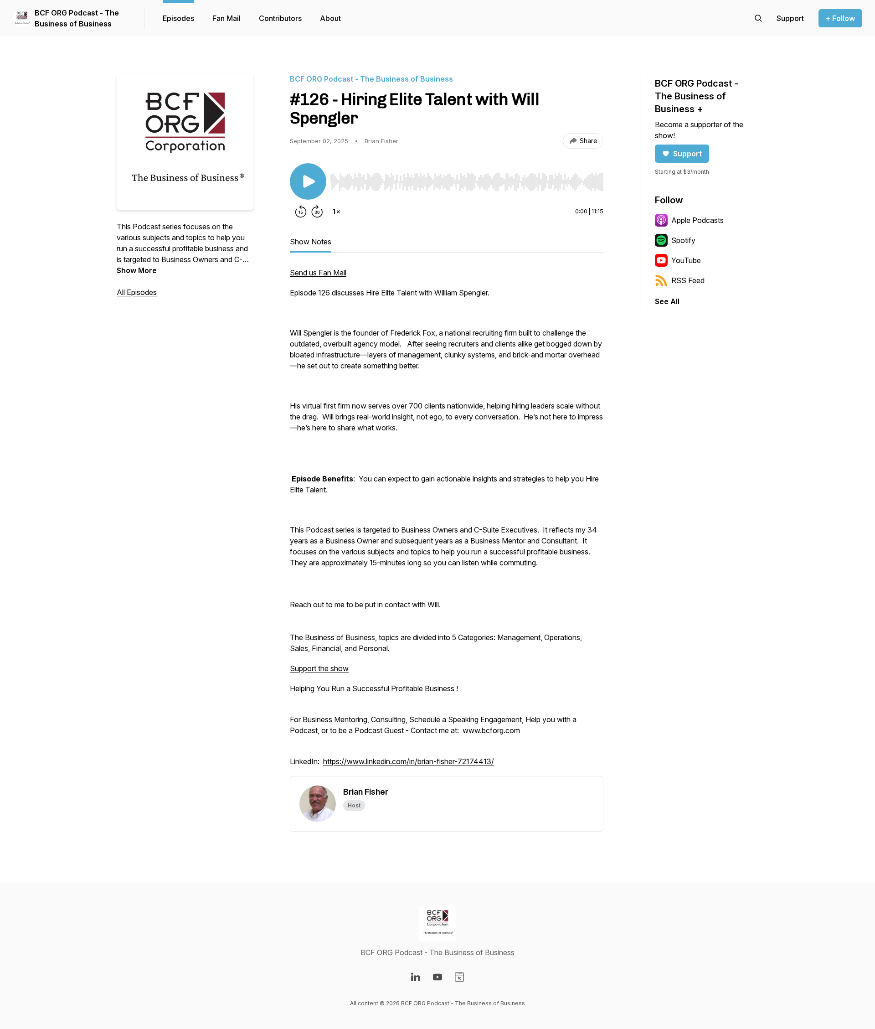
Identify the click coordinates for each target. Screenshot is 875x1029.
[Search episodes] (758, 18)
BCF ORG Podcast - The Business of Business (77, 18)
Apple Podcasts (697, 220)
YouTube (686, 260)
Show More (137, 270)
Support (687, 153)
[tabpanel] (446, 521)
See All (667, 301)
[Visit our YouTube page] (437, 977)
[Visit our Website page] (459, 977)
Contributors (280, 18)
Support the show (319, 668)
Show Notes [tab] (310, 241)
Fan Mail (226, 18)
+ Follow (840, 18)
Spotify (683, 240)
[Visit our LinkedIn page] (415, 977)
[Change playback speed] (336, 211)
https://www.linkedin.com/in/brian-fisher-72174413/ (408, 761)
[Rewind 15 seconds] (300, 211)
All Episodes (137, 292)
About (330, 18)
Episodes (178, 18)
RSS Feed (688, 280)
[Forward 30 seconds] (317, 211)
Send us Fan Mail (318, 272)
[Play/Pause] (308, 181)
